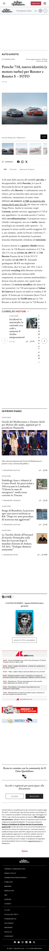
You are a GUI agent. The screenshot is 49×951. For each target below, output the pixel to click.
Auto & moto (10, 54)
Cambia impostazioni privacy (15, 877)
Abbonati (36, 3)
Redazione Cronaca (11, 500)
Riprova (25, 851)
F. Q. (4, 82)
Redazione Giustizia (11, 524)
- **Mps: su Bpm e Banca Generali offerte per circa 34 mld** (24, 672)
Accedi (14, 796)
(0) (33, 341)
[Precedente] (4, 341)
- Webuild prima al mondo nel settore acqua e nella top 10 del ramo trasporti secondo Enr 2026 (23, 693)
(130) (45, 555)
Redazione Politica (11, 470)
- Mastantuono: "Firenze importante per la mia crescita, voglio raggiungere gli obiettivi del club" (22, 682)
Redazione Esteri (10, 555)
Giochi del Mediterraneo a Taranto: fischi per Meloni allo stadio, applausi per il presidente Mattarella (23, 424)
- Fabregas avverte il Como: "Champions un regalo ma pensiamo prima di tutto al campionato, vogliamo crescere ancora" (24, 676)
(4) (46, 500)
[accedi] (45, 3)
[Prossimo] (44, 341)
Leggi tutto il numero (24, 640)
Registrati (34, 796)
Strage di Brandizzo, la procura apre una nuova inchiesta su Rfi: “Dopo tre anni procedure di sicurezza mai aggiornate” (18, 515)
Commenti (9, 162)
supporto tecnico (34, 841)
